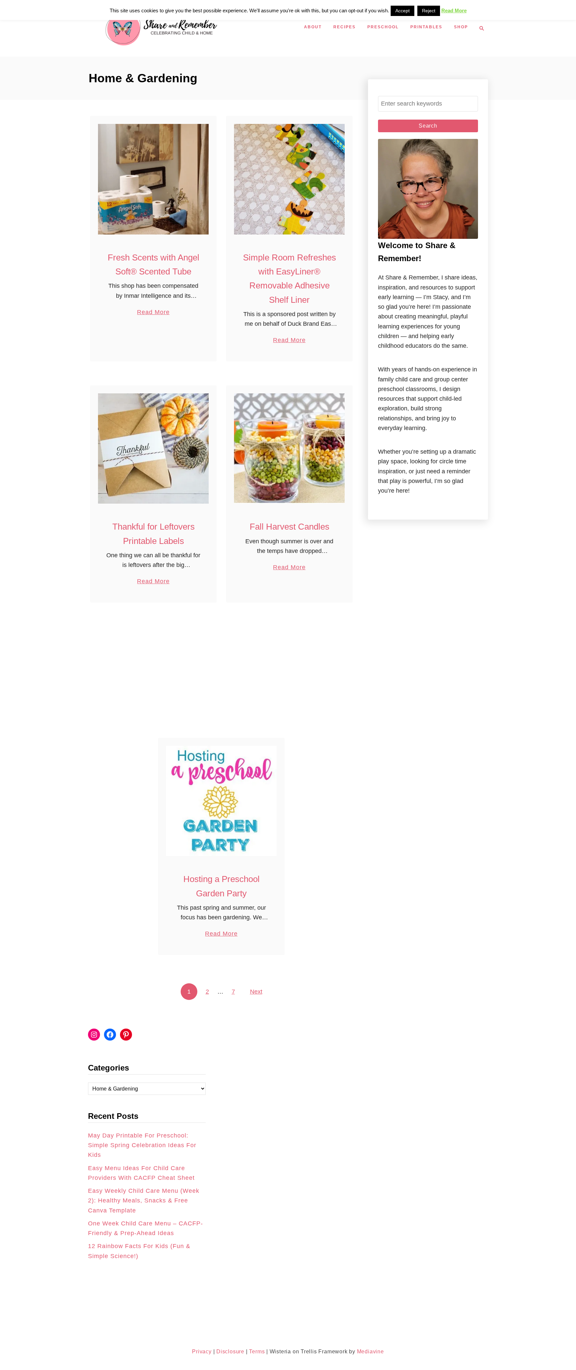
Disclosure (229, 1351)
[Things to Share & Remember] (195, 28)
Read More (153, 312)
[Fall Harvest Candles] (289, 448)
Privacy (202, 1351)
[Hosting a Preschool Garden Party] (221, 801)
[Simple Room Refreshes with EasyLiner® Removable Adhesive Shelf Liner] (289, 179)
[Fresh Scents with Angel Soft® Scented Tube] (153, 179)
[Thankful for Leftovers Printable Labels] (153, 448)
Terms (257, 1351)
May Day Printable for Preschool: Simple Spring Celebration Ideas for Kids (142, 1145)
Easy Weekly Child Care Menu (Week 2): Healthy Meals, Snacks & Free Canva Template (143, 1200)
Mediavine (370, 1351)
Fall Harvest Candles (289, 527)
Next (256, 991)
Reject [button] (428, 10)
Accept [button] (402, 10)
